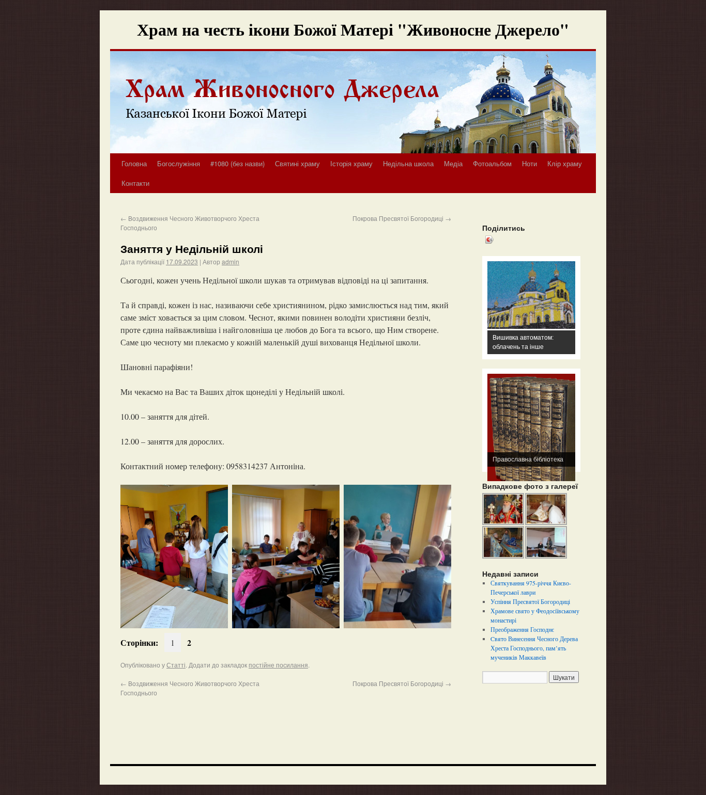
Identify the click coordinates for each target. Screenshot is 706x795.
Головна (134, 163)
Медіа (453, 163)
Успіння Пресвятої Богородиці (530, 601)
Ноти (529, 163)
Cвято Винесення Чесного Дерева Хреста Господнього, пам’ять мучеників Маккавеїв (534, 647)
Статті (176, 664)
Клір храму (564, 163)
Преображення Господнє (522, 629)
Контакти (135, 183)
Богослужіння (178, 163)
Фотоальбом (492, 163)
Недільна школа (408, 163)
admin (230, 261)
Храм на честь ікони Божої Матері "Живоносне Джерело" (353, 29)
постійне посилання (278, 664)
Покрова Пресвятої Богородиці (401, 218)
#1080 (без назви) (237, 163)
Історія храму (351, 163)
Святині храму (297, 163)
